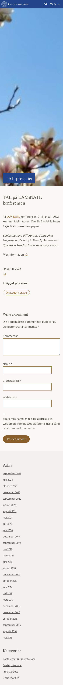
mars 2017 (8, 600)
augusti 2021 (9, 511)
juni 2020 (8, 530)
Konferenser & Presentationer (19, 659)
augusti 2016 (10, 631)
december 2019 (11, 536)
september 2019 (12, 543)
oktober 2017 (10, 581)
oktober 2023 (10, 486)
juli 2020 (7, 524)
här (26, 254)
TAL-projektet (19, 178)
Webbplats (10, 397)
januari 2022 (9, 505)
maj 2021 (7, 517)
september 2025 (12, 473)
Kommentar (10, 336)
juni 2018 (7, 562)
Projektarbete (10, 671)
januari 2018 (9, 568)
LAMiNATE (13, 216)
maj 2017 (7, 593)
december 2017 (11, 574)
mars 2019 (8, 555)
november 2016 (11, 612)
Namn (7, 364)
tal (4, 274)
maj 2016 (7, 637)
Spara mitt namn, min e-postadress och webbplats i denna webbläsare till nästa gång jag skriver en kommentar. (31, 423)
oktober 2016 (10, 618)
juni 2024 (8, 480)
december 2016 (11, 606)
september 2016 (12, 625)
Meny (53, 4)
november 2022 (11, 492)
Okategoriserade (16, 292)
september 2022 (12, 498)
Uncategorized (11, 678)
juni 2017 (7, 587)
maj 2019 (7, 549)
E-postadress (12, 380)
